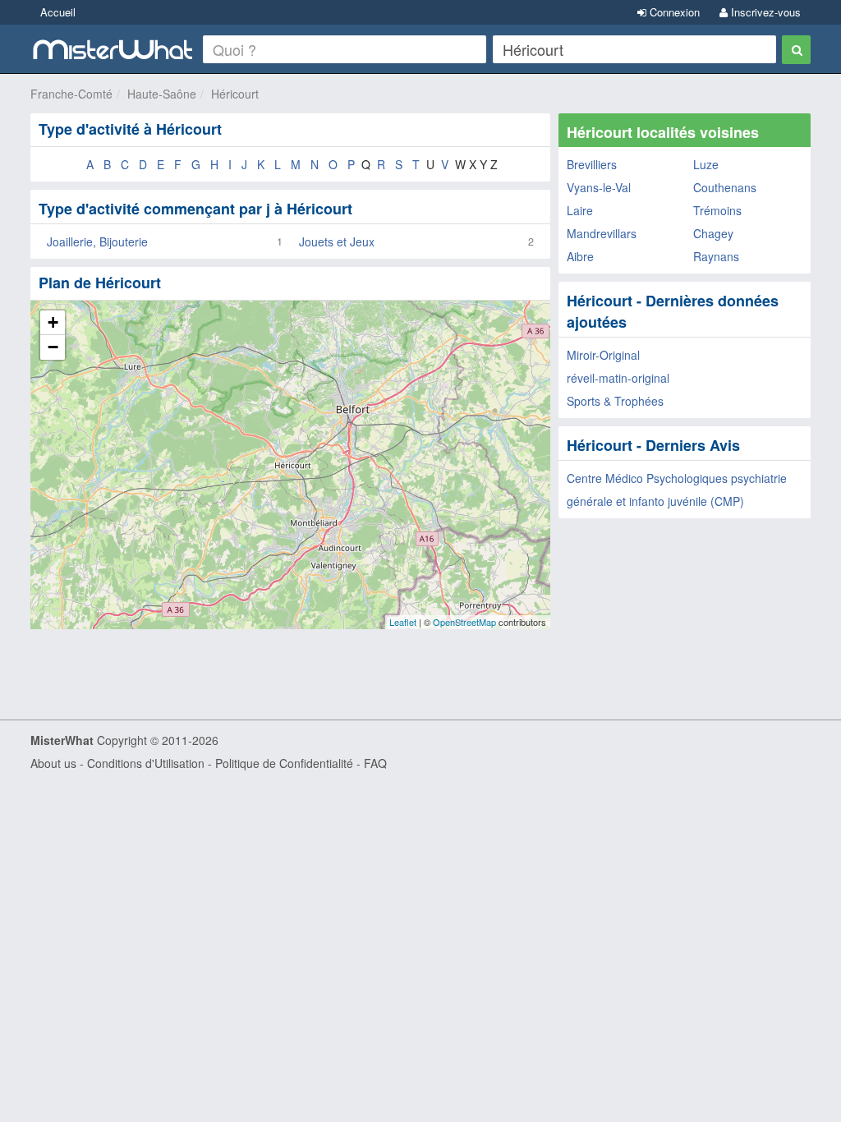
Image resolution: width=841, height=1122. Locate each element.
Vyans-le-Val (599, 187)
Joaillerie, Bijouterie (97, 241)
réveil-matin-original (618, 378)
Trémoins (717, 210)
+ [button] (53, 322)
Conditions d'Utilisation (146, 763)
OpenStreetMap (464, 621)
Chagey (713, 233)
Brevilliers (592, 164)
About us (53, 763)
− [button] (53, 347)
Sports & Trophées (615, 401)
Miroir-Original (603, 355)
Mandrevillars (601, 233)
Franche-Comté (71, 93)
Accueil (58, 12)
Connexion (673, 12)
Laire (580, 210)
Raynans (716, 256)
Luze (706, 164)
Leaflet (402, 621)
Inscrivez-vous (764, 12)
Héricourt (235, 93)
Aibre (580, 256)
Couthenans (724, 187)
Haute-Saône (161, 93)
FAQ (375, 763)
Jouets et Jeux (337, 241)
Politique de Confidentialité (284, 763)
